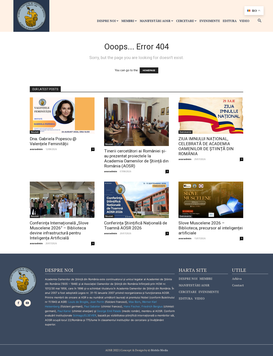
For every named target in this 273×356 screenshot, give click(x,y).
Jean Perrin (97, 301)
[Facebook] (18, 303)
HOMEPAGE (149, 70)
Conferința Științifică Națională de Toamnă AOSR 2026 (135, 225)
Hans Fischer (132, 306)
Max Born (134, 301)
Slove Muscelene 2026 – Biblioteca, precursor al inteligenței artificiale (210, 228)
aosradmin (36, 149)
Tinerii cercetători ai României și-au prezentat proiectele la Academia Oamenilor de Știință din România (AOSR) (136, 158)
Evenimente (185, 132)
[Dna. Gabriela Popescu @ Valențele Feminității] (62, 115)
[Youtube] (27, 303)
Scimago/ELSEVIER (84, 315)
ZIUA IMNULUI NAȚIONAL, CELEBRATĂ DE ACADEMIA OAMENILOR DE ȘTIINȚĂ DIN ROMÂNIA (206, 146)
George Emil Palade (109, 311)
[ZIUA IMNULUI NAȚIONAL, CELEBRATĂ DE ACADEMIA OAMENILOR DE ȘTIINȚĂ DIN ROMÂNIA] (210, 115)
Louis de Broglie (78, 301)
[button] (260, 21)
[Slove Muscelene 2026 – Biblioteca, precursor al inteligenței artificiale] (210, 200)
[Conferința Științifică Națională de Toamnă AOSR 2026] (136, 200)
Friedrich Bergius (152, 306)
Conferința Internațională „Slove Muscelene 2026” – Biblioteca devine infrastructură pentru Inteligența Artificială (59, 230)
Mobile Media (159, 350)
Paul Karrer (64, 311)
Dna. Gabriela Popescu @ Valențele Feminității (53, 141)
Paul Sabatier (92, 306)
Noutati (35, 132)
